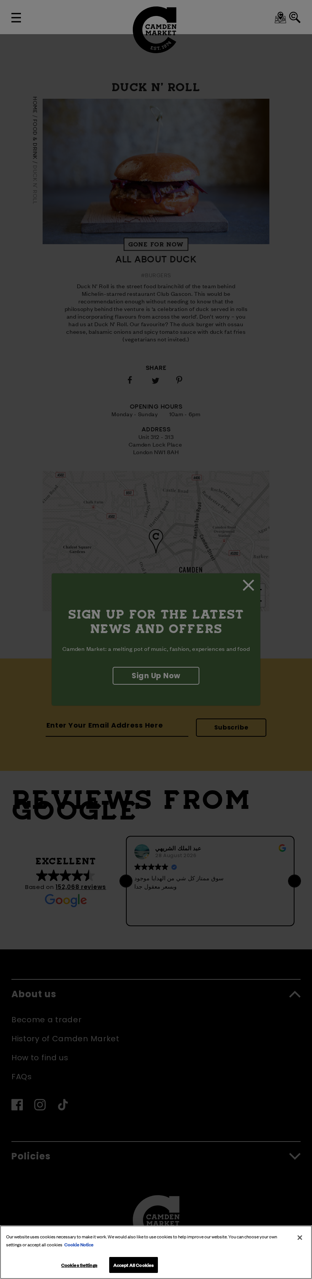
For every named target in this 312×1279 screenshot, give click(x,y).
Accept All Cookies (133, 1264)
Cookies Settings (79, 1264)
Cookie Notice (79, 1244)
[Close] (299, 1237)
